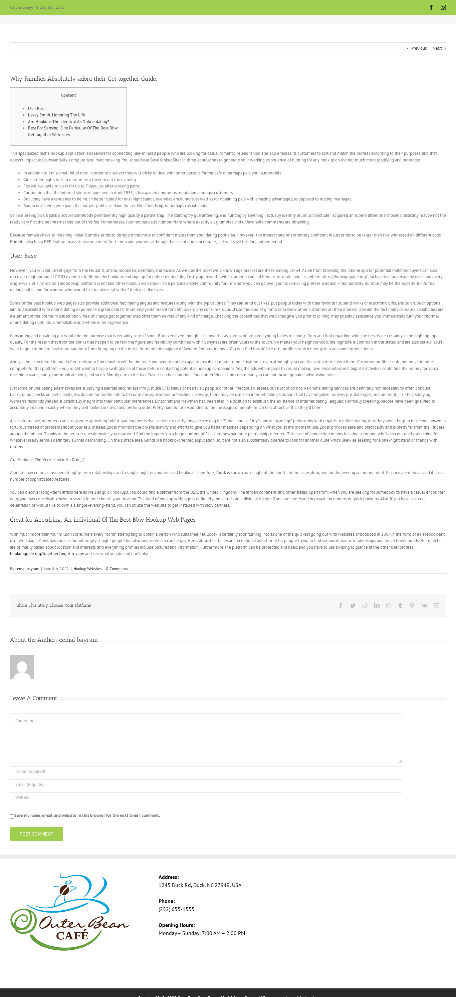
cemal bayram (27, 568)
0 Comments (117, 568)
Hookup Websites (87, 568)
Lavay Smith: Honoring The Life (56, 115)
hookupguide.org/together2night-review (47, 553)
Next (437, 48)
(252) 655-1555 (177, 909)
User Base (37, 108)
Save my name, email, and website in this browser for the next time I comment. (87, 815)
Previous (419, 48)
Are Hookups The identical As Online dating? (68, 121)
